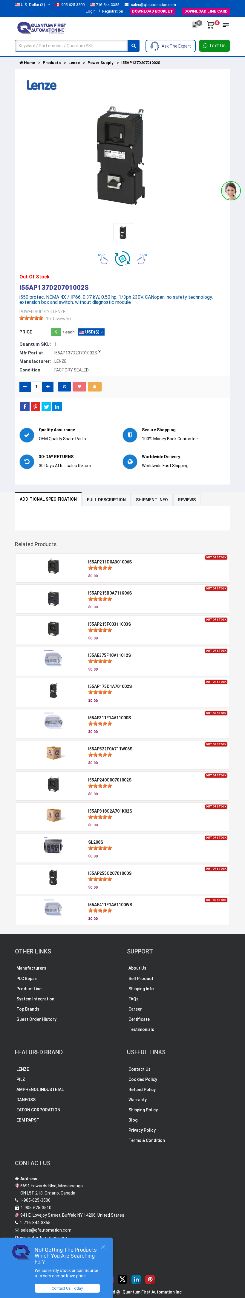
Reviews (187, 499)
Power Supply (101, 62)
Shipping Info (141, 988)
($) (33, 4)
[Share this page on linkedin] (57, 406)
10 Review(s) (58, 318)
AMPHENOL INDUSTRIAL (40, 1089)
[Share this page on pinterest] (35, 406)
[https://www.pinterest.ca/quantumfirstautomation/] (150, 1279)
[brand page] (41, 85)
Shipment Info (152, 499)
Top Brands (27, 1009)
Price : (27, 332)
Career (135, 1009)
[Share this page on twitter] (46, 406)
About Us (137, 968)
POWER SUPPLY (34, 311)
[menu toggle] (226, 27)
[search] (134, 46)
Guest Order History (36, 1019)
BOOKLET (152, 11)
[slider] (31, 318)
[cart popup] (211, 27)
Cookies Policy (142, 1079)
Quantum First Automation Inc (152, 1292)
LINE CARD (206, 11)
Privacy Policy (142, 1130)
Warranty (137, 1099)
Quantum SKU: (35, 344)
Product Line (29, 988)
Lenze (74, 62)
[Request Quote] (195, 27)
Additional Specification (48, 499)
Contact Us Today (67, 1288)
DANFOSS (26, 1099)
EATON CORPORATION (38, 1109)
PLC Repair (26, 978)
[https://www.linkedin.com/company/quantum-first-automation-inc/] (136, 1279)
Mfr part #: (31, 353)
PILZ (20, 1079)
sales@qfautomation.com (153, 4)
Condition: (30, 370)
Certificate (139, 1019)
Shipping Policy (143, 1109)
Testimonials (141, 1029)
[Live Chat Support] (231, 190)
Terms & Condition (146, 1140)
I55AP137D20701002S (140, 62)
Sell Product (140, 978)
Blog (132, 1120)
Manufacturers (31, 968)
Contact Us (139, 1069)
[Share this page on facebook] (25, 406)
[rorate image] (103, 258)
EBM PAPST (27, 1120)
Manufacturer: (35, 361)
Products (52, 62)
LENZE (22, 1069)
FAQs (133, 999)
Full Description (106, 499)
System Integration (35, 999)
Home (29, 62)
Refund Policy (142, 1089)
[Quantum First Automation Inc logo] (42, 27)
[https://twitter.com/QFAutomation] (122, 1279)
